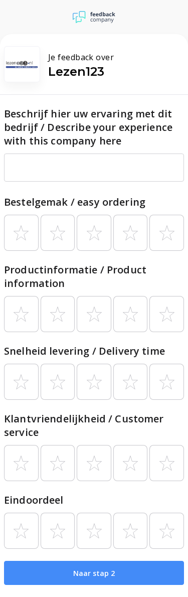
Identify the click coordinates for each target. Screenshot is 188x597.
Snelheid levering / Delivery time (84, 351)
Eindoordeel (34, 500)
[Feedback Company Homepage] (94, 17)
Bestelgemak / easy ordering (74, 202)
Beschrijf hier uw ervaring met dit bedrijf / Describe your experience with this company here (88, 127)
